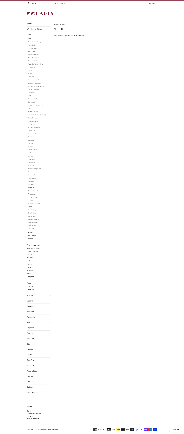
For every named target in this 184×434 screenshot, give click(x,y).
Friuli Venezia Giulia (38, 245)
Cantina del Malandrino (36, 86)
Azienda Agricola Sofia (35, 64)
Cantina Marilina (33, 89)
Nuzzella (31, 187)
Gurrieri (30, 143)
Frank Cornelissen (34, 127)
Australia (38, 339)
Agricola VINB (32, 48)
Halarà (30, 146)
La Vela (30, 156)
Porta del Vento (33, 197)
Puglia (29, 283)
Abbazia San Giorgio (35, 42)
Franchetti (31, 124)
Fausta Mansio (33, 121)
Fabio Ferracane (33, 118)
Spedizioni (30, 416)
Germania (38, 306)
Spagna (38, 301)
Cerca (29, 411)
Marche (38, 264)
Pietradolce (32, 194)
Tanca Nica (32, 216)
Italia (38, 34)
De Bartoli (31, 102)
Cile (28, 344)
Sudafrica (38, 360)
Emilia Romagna (38, 251)
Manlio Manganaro (34, 168)
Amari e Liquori (38, 371)
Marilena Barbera (34, 175)
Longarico (31, 159)
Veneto (38, 242)
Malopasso (31, 162)
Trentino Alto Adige (38, 248)
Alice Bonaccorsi (33, 58)
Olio (28, 382)
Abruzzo (38, 270)
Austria (38, 322)
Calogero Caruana (34, 83)
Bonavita (31, 77)
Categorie (38, 387)
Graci (30, 137)
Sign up (62, 3)
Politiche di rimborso (34, 414)
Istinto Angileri (32, 149)
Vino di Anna (32, 225)
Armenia (38, 333)
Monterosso (32, 178)
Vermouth (30, 365)
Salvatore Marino (34, 203)
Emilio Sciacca (33, 111)
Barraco (30, 70)
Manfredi (31, 165)
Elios (29, 108)
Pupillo (30, 200)
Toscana (38, 258)
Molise (29, 273)
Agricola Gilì (32, 45)
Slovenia (38, 312)
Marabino (31, 172)
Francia (38, 295)
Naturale (31, 184)
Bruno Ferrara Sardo (35, 80)
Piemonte (38, 232)
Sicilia (38, 39)
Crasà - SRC (32, 99)
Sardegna (30, 289)
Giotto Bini (31, 130)
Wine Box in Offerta (34, 29)
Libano (38, 355)
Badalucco (31, 67)
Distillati (38, 376)
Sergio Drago (32, 210)
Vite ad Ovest (32, 229)
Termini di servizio (33, 419)
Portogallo (38, 317)
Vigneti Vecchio (33, 222)
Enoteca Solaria (42, 429)
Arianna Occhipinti (34, 61)
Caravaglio (31, 92)
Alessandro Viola (33, 54)
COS (29, 96)
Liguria (38, 254)
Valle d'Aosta (31, 235)
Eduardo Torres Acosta (35, 105)
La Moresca (32, 153)
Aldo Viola (31, 51)
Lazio (38, 267)
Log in (56, 3)
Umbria (38, 261)
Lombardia (38, 238)
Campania (38, 277)
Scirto (30, 207)
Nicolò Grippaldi (33, 191)
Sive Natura (32, 213)
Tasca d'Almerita (33, 219)
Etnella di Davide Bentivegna (37, 115)
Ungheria (30, 328)
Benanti (30, 73)
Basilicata (38, 280)
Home (29, 24)
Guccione (31, 140)
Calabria (38, 286)
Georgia (38, 349)
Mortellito (31, 181)
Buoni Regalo (32, 392)
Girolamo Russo (33, 134)
